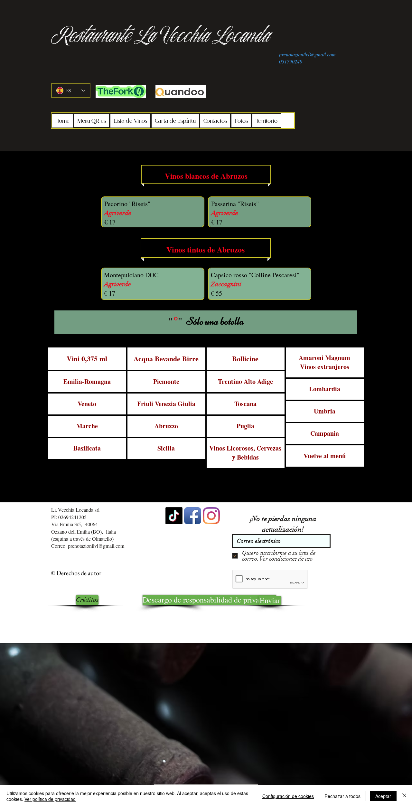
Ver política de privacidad (50, 799)
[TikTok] (174, 515)
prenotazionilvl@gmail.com (96, 545)
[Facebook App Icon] (192, 515)
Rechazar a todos (342, 796)
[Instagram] (211, 515)
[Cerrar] (404, 796)
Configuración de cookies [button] (288, 796)
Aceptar (383, 796)
